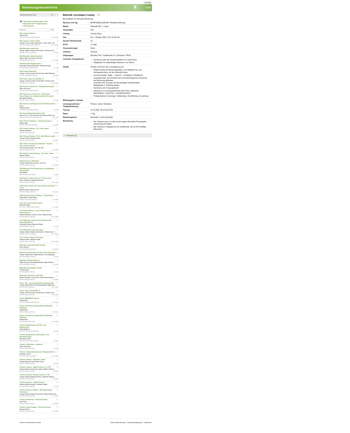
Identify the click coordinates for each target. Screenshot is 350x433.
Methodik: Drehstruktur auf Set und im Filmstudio (38, 252)
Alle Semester (29, 26)
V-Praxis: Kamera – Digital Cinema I (32, 382)
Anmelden (148, 2)
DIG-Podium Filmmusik (28, 71)
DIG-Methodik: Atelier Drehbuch (31, 56)
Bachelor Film (29, 23)
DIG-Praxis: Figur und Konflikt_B (32, 79)
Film (46, 21)
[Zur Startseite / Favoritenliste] (21, 21)
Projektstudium (41, 23)
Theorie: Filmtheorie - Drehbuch (31, 344)
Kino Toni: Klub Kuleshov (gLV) (31, 203)
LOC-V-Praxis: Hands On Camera (32, 237)
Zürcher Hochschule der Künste (30, 422)
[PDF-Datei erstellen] (99, 15)
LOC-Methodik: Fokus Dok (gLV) (31, 230)
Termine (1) (71, 135)
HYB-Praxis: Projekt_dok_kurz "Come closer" (36, 178)
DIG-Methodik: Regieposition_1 (31, 63)
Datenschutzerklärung (117, 422)
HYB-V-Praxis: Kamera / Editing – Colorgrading (36, 195)
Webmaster (148, 422)
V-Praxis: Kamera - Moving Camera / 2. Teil (35, 375)
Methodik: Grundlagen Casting (31, 268)
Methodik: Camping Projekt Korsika (33, 245)
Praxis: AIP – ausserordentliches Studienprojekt (37, 283)
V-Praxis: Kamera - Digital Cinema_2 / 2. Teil (35, 367)
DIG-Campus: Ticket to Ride (30, 41)
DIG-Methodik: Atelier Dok (29, 48)
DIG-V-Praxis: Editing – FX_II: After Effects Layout (38, 136)
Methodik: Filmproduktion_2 (30, 260)
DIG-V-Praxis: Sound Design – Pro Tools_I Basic (37, 153)
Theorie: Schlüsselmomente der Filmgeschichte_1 (38, 352)
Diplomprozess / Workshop (30, 161)
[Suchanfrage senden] (52, 29)
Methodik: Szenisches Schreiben (31, 275)
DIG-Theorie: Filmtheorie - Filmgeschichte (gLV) (37, 86)
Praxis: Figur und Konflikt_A (30, 290)
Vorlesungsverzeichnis (39, 7)
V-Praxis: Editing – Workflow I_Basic (33, 359)
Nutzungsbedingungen (134, 422)
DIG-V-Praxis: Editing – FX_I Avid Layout (34, 128)
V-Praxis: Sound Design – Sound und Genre (35, 407)
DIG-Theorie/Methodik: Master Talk (32, 113)
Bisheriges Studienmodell (33, 21)
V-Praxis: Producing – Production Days (34, 399)
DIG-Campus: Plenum (28, 33)
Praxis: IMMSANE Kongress (30, 298)
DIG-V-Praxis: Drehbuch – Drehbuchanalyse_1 (36, 121)
